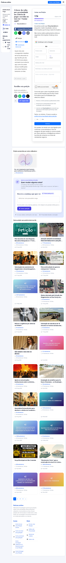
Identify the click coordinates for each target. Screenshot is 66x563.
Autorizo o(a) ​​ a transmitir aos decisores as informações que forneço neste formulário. (47, 109)
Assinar (47, 124)
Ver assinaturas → (39, 20)
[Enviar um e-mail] (24, 33)
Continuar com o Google (45, 42)
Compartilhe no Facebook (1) (27, 29)
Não (43, 119)
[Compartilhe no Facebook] (24, 96)
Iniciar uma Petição (54, 2)
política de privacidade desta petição (45, 116)
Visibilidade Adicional (19, 46)
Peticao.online (6, 2)
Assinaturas (22, 42)
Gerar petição (25, 208)
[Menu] (63, 2)
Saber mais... (8, 25)
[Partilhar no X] (19, 33)
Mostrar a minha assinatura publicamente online (48, 100)
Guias (15, 521)
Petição (19, 38)
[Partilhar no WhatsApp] (15, 33)
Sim (37, 119)
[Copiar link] (28, 33)
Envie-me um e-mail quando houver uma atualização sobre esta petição (46, 104)
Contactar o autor (21, 78)
